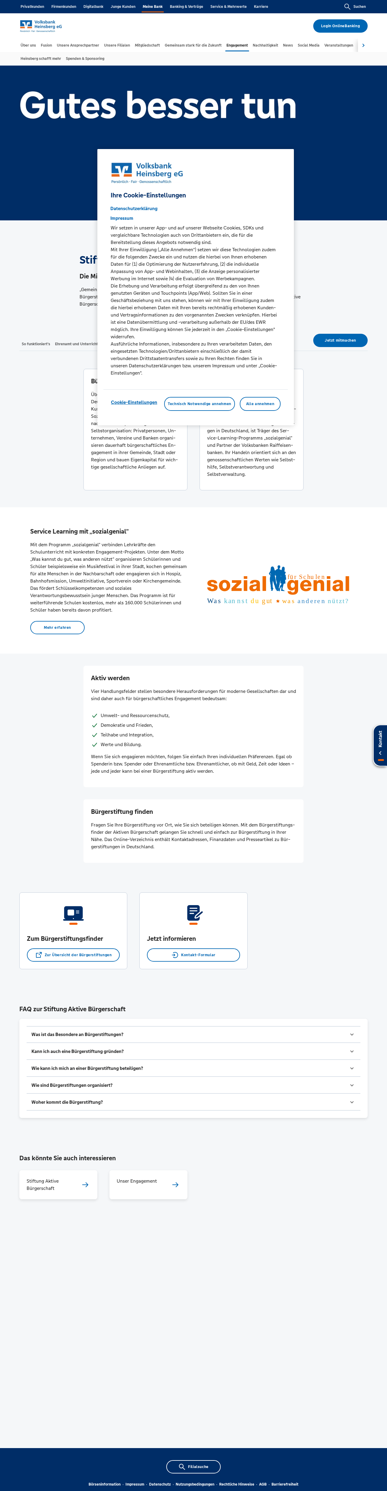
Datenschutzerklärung (134, 208)
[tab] (28, 45)
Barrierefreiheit (285, 1484)
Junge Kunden (123, 6)
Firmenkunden (63, 6)
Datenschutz (160, 1484)
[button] (193, 1034)
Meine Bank (153, 6)
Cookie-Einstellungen (134, 402)
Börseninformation (105, 1484)
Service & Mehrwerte (228, 6)
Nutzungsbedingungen (195, 1484)
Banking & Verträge (186, 6)
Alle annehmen (260, 403)
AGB (263, 1484)
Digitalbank (93, 6)
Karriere (261, 6)
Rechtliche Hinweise (236, 1484)
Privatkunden (32, 6)
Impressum (134, 1484)
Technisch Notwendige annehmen (199, 403)
